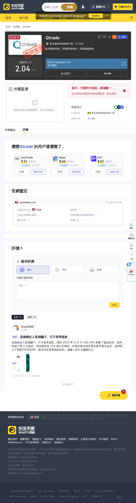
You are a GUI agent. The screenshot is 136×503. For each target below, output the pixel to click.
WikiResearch (15, 442)
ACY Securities (46, 491)
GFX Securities (17, 496)
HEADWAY (64, 491)
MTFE (77, 491)
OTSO (87, 491)
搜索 (70, 7)
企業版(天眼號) (88, 439)
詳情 (21, 171)
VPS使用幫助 (32, 442)
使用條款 (49, 439)
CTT (84, 496)
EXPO (114, 439)
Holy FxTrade (47, 496)
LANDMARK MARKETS (22, 491)
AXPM (33, 496)
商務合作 (46, 442)
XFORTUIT (97, 496)
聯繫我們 (24, 439)
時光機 (107, 73)
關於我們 (12, 439)
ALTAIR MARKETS (104, 491)
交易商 (16, 26)
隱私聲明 (61, 439)
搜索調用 (73, 439)
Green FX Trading (68, 496)
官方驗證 (103, 439)
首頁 (8, 26)
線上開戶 (65, 73)
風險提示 (36, 439)
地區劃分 (58, 442)
